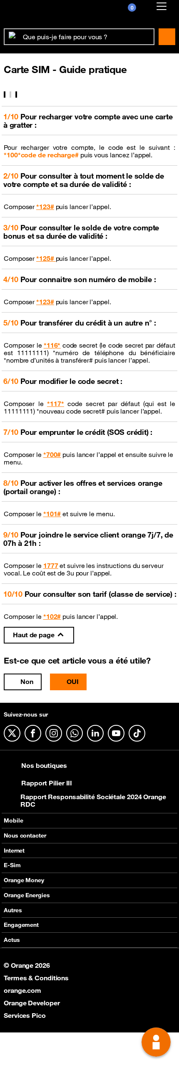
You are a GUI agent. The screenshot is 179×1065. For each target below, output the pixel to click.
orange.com (22, 990)
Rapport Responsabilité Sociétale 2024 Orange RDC (93, 800)
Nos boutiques (44, 765)
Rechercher (167, 36)
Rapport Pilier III (46, 783)
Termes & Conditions (36, 978)
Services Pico (25, 1015)
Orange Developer (32, 1003)
